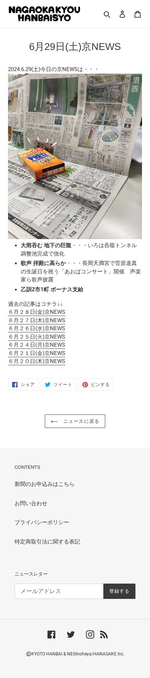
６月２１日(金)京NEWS (36, 353)
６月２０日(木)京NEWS (36, 361)
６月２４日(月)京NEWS (36, 345)
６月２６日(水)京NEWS (36, 328)
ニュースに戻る (80, 421)
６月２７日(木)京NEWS (36, 320)
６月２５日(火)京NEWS (36, 337)
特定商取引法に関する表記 (47, 541)
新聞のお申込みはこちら (45, 484)
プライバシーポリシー (42, 522)
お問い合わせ (31, 503)
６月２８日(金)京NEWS (36, 312)
